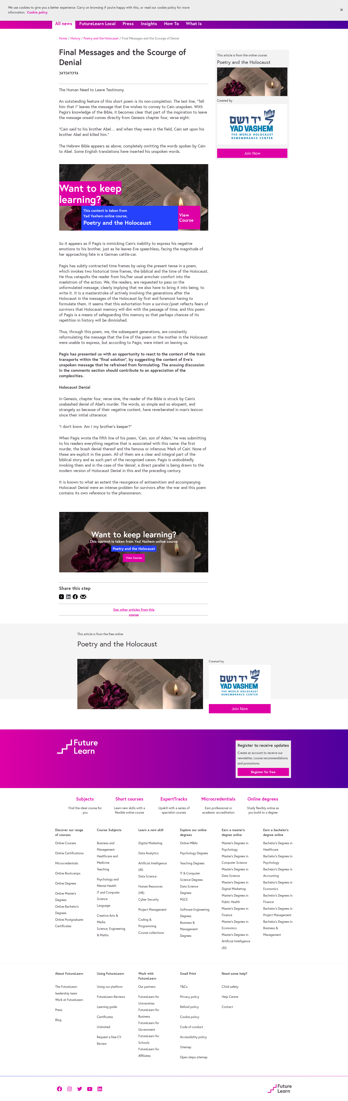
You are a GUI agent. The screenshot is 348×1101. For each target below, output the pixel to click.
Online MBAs (189, 843)
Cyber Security (148, 899)
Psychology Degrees (194, 853)
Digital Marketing (150, 843)
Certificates (105, 1017)
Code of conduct (191, 1027)
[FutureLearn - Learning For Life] (280, 1088)
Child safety (230, 987)
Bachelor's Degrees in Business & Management (277, 928)
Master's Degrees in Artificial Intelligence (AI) (236, 941)
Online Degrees (65, 883)
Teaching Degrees (192, 863)
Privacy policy (189, 997)
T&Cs (183, 987)
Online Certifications (69, 853)
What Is (194, 23)
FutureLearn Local (97, 23)
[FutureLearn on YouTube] (90, 1088)
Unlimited (103, 1027)
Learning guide (107, 1007)
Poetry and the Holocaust (101, 38)
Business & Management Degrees (189, 929)
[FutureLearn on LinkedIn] (100, 1088)
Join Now (252, 153)
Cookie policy (189, 1017)
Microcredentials (66, 863)
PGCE (184, 899)
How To (171, 23)
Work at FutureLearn (69, 1000)
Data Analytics (148, 853)
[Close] (341, 9)
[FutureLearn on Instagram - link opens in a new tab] (69, 1088)
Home (63, 38)
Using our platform (109, 987)
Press (128, 23)
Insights (149, 23)
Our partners (146, 987)
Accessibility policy (193, 1037)
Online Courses (65, 843)
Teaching (103, 869)
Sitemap (185, 1047)
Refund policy (189, 1007)
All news (63, 23)
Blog (58, 1020)
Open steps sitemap (193, 1057)
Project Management (152, 909)
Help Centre (230, 997)
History (75, 38)
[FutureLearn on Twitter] (80, 1088)
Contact (227, 1007)
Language (103, 905)
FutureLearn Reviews (111, 997)
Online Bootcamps (67, 873)
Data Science (147, 876)
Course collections (151, 933)
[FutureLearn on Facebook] (60, 1088)
